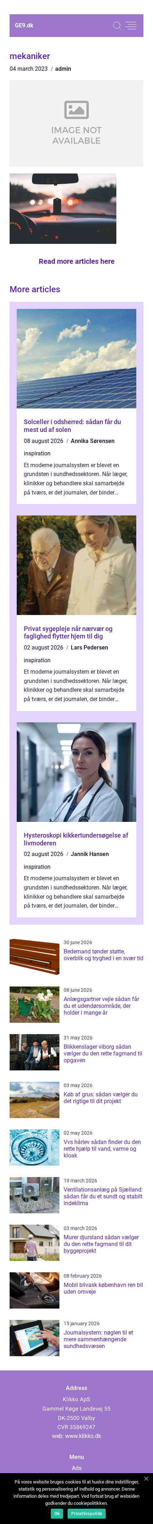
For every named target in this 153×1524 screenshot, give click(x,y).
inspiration (37, 453)
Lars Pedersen (89, 647)
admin (63, 68)
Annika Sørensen (93, 441)
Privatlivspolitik (86, 1513)
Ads (76, 1468)
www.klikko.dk (83, 1436)
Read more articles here (77, 261)
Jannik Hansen (90, 854)
